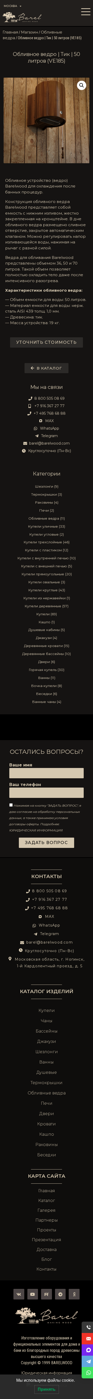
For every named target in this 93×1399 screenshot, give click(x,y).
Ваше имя (20, 765)
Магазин (29, 32)
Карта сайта (46, 1176)
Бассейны (47, 1031)
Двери (46, 1113)
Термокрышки (46, 1082)
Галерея (46, 1210)
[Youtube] (32, 1294)
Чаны (46, 1020)
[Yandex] (74, 1294)
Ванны (46, 1062)
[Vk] (18, 1294)
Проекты (46, 1230)
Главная (10, 32)
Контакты (46, 876)
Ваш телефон (25, 785)
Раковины (46, 1144)
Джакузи (46, 1041)
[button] (81, 85)
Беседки (46, 1154)
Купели (46, 1010)
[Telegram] (60, 1294)
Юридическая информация (46, 1373)
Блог (46, 1259)
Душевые (46, 1072)
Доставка (47, 1249)
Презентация (46, 1239)
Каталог (46, 1200)
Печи (46, 1103)
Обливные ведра (47, 1093)
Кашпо (46, 1134)
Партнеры (46, 1220)
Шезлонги (46, 1051)
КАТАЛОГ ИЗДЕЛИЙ (46, 991)
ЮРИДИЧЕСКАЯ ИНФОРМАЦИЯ (36, 830)
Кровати (46, 1124)
